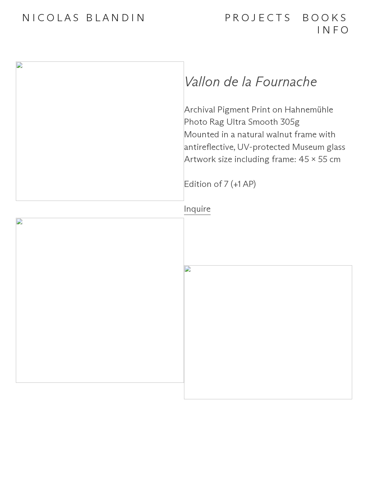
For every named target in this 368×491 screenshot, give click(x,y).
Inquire (197, 209)
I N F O (332, 31)
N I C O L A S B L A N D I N (83, 18)
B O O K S (324, 18)
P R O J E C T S (257, 18)
